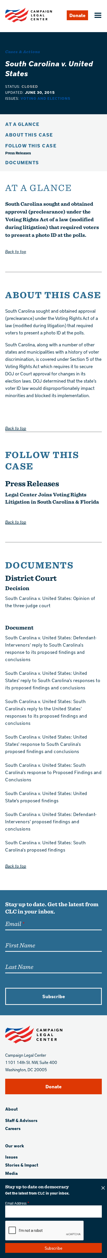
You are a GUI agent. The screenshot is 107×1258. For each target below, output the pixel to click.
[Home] (28, 15)
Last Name (19, 966)
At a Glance (22, 124)
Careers (13, 1128)
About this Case (29, 134)
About (11, 1109)
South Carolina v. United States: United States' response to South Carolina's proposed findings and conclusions (46, 744)
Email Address (15, 1203)
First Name (20, 945)
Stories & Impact (21, 1165)
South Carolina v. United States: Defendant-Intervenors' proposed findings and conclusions (51, 821)
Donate (77, 15)
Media (11, 1173)
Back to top (15, 251)
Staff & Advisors (21, 1120)
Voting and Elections (45, 98)
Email (13, 923)
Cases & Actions (22, 51)
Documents (22, 162)
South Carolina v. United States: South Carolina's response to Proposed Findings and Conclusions (53, 772)
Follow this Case (30, 145)
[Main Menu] (97, 16)
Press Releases (18, 153)
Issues (11, 1157)
